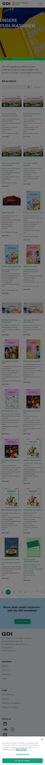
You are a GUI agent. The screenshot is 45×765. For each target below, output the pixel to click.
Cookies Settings (22, 754)
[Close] (42, 739)
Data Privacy (21, 750)
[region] (22, 750)
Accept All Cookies (22, 761)
